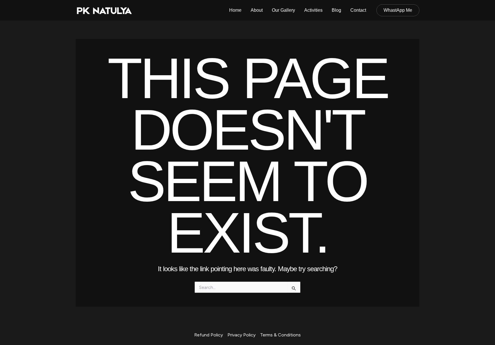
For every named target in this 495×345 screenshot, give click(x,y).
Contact (358, 10)
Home (235, 10)
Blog (336, 10)
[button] (397, 10)
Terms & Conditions (280, 335)
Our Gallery (283, 10)
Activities (313, 10)
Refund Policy (208, 335)
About (257, 10)
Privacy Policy (241, 335)
